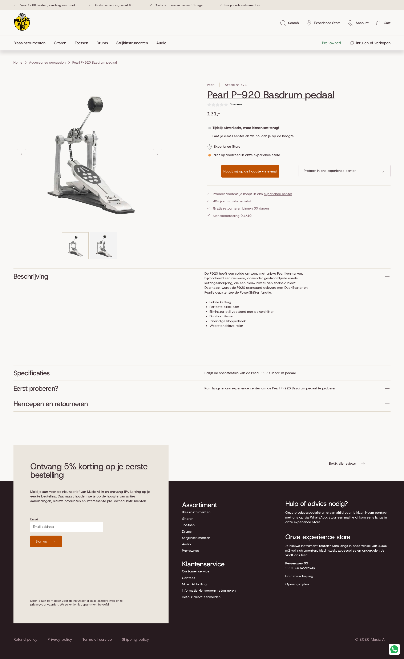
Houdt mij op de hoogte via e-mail (250, 171)
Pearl (210, 85)
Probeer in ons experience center (330, 171)
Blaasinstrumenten (196, 512)
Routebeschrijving (299, 576)
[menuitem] (31, 43)
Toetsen (188, 525)
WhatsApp (318, 517)
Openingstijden (297, 584)
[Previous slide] (21, 153)
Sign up (41, 541)
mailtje (349, 517)
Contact (188, 578)
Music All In (381, 639)
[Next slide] (157, 153)
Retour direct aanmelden (201, 597)
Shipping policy (135, 639)
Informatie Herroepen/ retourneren (209, 590)
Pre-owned (190, 550)
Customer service (195, 571)
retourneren (232, 208)
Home (17, 62)
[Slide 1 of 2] (75, 245)
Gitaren (187, 518)
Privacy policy (60, 639)
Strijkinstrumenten (196, 538)
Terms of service (97, 639)
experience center (278, 194)
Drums (187, 531)
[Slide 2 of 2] (103, 245)
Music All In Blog (194, 584)
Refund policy (25, 639)
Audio (186, 544)
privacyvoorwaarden (44, 604)
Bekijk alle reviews (342, 463)
